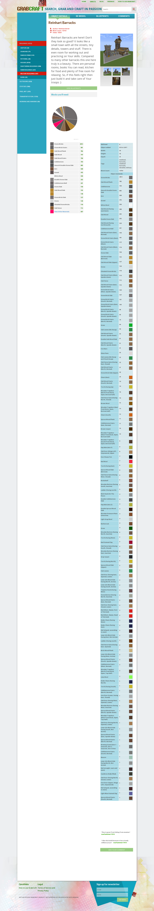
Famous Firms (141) (27, 55)
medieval (122, 160)
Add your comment (116, 850)
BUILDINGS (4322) (26, 43)
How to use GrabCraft (127, 1)
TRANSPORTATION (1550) (29, 96)
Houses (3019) (25, 62)
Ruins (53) (23, 77)
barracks (122, 162)
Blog (102, 1)
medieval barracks (122, 165)
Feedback (111, 1)
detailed (122, 168)
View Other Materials (61, 212)
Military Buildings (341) (29, 73)
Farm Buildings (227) (28, 70)
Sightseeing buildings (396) (30, 66)
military (128, 168)
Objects (93, 1)
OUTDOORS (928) (26, 81)
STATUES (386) (25, 86)
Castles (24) (24, 48)
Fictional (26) (25, 59)
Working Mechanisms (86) (30, 101)
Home (84, 1)
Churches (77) (25, 51)
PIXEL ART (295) (25, 91)
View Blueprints (74, 88)
